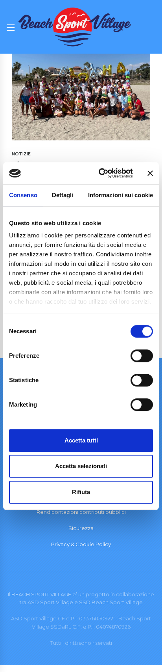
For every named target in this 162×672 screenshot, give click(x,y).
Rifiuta (81, 492)
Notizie (21, 154)
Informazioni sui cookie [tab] (120, 195)
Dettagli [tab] (63, 195)
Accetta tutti (81, 440)
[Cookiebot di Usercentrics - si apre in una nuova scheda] (100, 173)
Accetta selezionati (81, 466)
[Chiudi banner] (150, 173)
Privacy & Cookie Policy (81, 544)
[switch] (142, 355)
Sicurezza (81, 528)
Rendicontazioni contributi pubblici (81, 512)
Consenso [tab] (23, 195)
